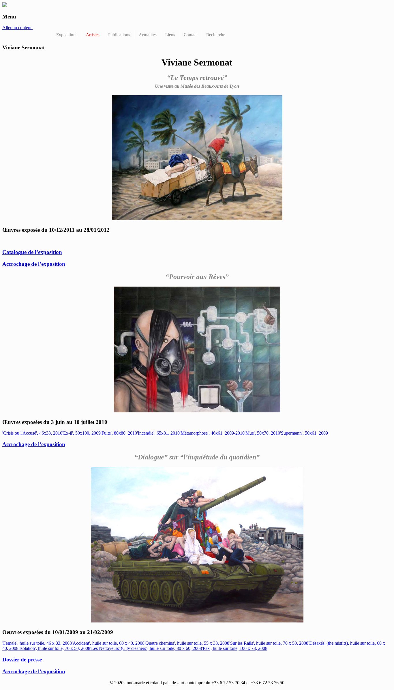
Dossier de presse (22, 660)
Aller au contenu (17, 27)
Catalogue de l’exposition (32, 252)
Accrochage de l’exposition (33, 264)
